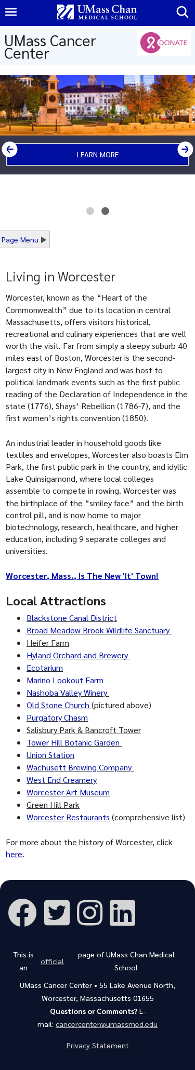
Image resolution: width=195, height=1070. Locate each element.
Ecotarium (45, 667)
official (52, 961)
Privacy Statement (98, 1045)
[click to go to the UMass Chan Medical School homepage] (97, 13)
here (14, 853)
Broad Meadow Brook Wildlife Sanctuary (99, 630)
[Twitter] (60, 911)
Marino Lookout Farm (65, 679)
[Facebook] (26, 911)
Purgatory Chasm (57, 717)
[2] (105, 213)
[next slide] (185, 149)
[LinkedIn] (126, 911)
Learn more (98, 154)
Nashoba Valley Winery (68, 692)
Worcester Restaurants (68, 816)
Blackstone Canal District (72, 617)
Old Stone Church (58, 704)
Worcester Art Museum (68, 792)
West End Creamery (62, 779)
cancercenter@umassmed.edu (107, 1023)
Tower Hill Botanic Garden (74, 742)
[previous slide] (9, 149)
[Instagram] (93, 911)
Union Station (50, 754)
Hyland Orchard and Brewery (78, 654)
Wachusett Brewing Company (80, 767)
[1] (90, 213)
